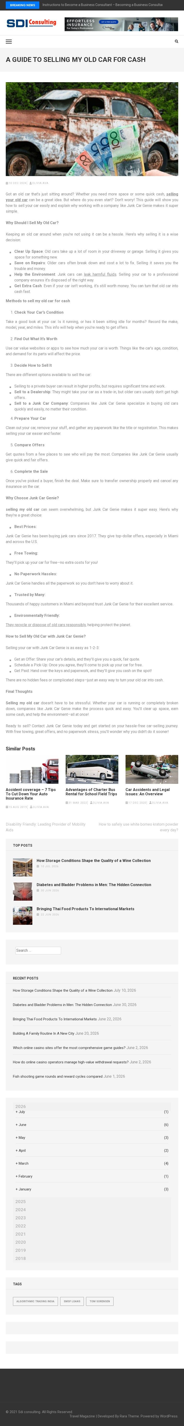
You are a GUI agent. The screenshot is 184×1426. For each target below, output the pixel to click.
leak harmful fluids (100, 274)
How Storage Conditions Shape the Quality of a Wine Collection (94, 860)
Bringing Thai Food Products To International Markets (85, 909)
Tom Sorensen (100, 1301)
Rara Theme (129, 1416)
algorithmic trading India (35, 1301)
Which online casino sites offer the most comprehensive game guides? (69, 1048)
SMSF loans (72, 1301)
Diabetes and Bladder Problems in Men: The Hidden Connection (94, 885)
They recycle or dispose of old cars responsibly (46, 625)
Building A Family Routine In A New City (43, 1033)
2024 (20, 1209)
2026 (20, 1106)
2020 (20, 1242)
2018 (20, 1258)
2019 (20, 1250)
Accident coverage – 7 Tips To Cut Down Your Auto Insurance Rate (31, 794)
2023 (20, 1218)
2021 (20, 1234)
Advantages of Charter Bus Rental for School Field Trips (91, 792)
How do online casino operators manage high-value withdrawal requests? (71, 1062)
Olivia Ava (40, 183)
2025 (20, 1201)
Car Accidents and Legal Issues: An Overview (148, 792)
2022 (20, 1226)
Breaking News (22, 5)
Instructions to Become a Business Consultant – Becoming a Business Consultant (104, 5)
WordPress (169, 1416)
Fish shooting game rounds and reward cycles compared (58, 1076)
